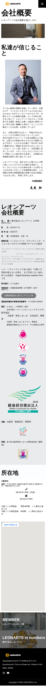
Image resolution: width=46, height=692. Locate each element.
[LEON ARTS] (13, 4)
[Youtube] (8, 673)
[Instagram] (4, 673)
